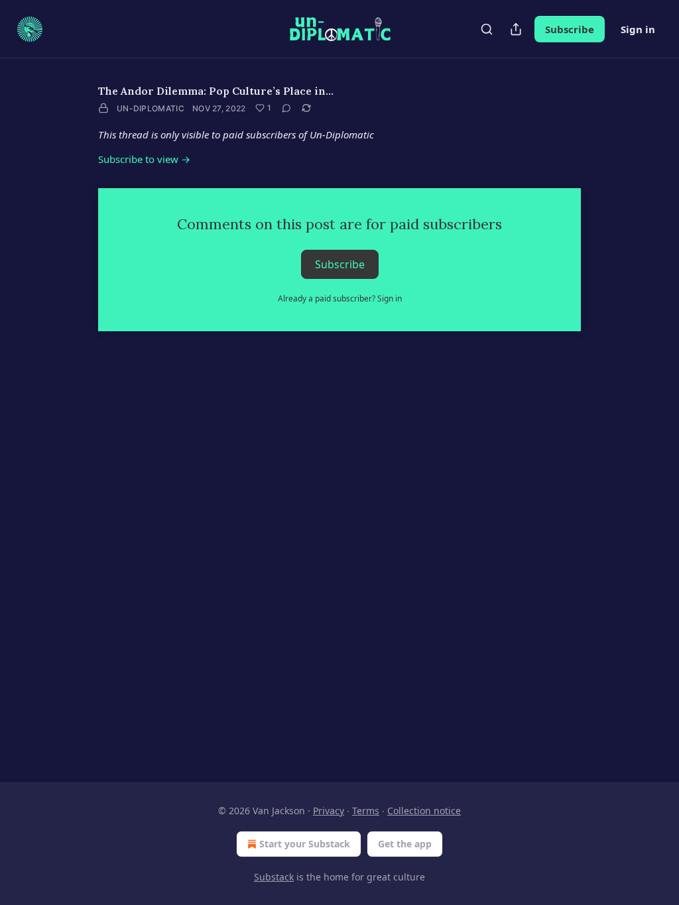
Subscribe (569, 29)
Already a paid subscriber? (340, 298)
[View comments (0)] (286, 108)
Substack (274, 877)
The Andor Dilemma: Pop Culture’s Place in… (216, 90)
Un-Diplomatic (150, 108)
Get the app (405, 843)
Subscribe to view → (144, 159)
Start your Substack (304, 843)
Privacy (328, 810)
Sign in (638, 29)
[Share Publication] (516, 29)
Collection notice (424, 810)
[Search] (486, 29)
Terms (365, 810)
